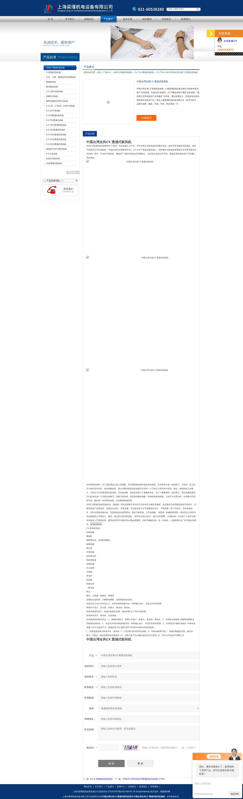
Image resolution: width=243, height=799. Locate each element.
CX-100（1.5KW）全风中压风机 (60, 106)
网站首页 (88, 786)
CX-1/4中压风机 (53, 111)
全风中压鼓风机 (53, 158)
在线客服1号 (229, 40)
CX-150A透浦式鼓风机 (56, 144)
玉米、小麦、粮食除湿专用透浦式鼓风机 (61, 77)
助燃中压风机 (52, 96)
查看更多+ (73, 172)
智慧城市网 (165, 791)
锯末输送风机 (52, 87)
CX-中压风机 (52, 154)
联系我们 (185, 19)
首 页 (50, 19)
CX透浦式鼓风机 (53, 72)
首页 (99, 72)
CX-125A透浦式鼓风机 (56, 139)
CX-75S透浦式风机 (54, 120)
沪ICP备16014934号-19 (124, 791)
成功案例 (147, 19)
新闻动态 (89, 19)
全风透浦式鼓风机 (54, 163)
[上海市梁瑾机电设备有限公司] (102, 8)
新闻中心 (121, 786)
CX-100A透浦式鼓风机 (56, 134)
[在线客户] (211, 33)
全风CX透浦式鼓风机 (55, 68)
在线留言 (166, 19)
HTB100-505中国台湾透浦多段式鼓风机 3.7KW (143, 779)
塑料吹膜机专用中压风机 (57, 101)
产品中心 (107, 72)
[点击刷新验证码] (130, 747)
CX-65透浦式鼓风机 (55, 115)
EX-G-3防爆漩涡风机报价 (101, 779)
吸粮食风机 (51, 82)
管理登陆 (154, 786)
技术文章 (127, 19)
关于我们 (69, 19)
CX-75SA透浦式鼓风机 (56, 125)
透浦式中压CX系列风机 (56, 149)
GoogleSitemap (143, 791)
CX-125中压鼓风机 (54, 91)
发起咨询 (235, 794)
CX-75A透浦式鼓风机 (55, 130)
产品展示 (108, 19)
